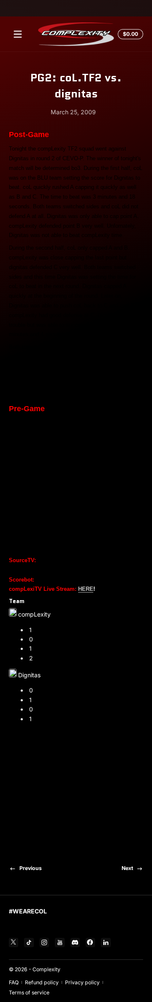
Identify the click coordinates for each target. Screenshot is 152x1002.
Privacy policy (82, 982)
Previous (30, 868)
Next (127, 868)
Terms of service (29, 992)
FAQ (14, 982)
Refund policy (42, 982)
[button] (129, 34)
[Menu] (18, 34)
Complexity (46, 969)
